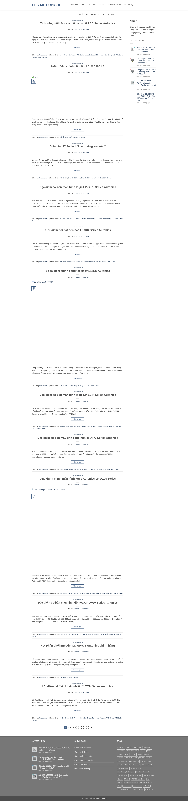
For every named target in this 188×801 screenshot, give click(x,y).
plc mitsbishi (127, 786)
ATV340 (133, 754)
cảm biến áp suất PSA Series (94, 55)
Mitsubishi (85, 5)
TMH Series (110, 718)
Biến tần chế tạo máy (143, 772)
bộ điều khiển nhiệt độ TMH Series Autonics (91, 718)
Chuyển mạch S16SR (66, 386)
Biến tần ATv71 (134, 761)
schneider (147, 786)
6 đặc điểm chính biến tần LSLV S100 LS (77, 66)
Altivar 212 (129, 747)
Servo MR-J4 (149, 789)
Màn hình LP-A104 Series (114, 593)
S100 (83, 137)
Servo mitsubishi (138, 789)
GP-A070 (79, 634)
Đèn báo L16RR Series (88, 261)
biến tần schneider (149, 775)
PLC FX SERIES (98, 5)
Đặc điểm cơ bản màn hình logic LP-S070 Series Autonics (77, 187)
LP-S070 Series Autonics (78, 218)
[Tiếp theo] (90, 727)
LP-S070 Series (65, 218)
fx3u (147, 779)
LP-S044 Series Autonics (78, 426)
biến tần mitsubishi (135, 775)
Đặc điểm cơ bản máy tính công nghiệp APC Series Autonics (77, 437)
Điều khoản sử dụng (82, 769)
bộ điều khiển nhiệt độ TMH (68, 718)
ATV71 (149, 751)
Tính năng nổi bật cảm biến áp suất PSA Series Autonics (77, 23)
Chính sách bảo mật (82, 765)
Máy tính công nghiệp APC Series (108, 469)
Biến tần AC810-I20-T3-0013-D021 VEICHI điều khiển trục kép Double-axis (146, 97)
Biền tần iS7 (63, 178)
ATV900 (120, 758)
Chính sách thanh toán (83, 756)
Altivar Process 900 (132, 751)
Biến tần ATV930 (123, 768)
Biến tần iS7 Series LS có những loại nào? (78, 146)
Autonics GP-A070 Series (68, 634)
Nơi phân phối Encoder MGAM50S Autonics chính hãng (78, 645)
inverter (120, 782)
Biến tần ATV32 (122, 761)
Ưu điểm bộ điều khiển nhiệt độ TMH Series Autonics (77, 686)
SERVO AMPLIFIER (114, 5)
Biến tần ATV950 (135, 768)
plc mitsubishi (137, 786)
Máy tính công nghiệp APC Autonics (85, 469)
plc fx (119, 786)
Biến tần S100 (64, 137)
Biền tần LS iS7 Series (104, 178)
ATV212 (120, 754)
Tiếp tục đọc (77, 47)
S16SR (97, 386)
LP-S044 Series (65, 426)
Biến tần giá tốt (122, 775)
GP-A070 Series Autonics (91, 634)
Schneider (74, 5)
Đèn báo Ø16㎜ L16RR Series (105, 261)
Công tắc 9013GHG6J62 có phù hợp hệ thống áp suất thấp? (146, 72)
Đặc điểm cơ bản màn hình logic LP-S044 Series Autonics (77, 394)
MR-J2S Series (144, 782)
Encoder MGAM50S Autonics (69, 677)
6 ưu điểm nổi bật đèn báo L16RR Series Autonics (77, 230)
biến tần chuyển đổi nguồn (126, 772)
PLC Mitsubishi (46, 5)
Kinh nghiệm (129, 5)
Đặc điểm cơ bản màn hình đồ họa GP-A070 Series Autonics (78, 602)
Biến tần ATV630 (147, 765)
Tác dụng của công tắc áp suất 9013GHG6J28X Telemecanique (146, 61)
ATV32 (143, 751)
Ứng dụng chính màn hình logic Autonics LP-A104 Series (78, 478)
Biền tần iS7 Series (74, 178)
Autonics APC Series (66, 469)
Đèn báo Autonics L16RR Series (70, 261)
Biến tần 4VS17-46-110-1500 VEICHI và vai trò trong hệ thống (146, 50)
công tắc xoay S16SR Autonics (84, 386)
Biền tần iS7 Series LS (88, 178)
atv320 (127, 754)
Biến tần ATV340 (134, 765)
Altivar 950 (121, 751)
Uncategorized (77, 20)
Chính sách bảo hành (82, 748)
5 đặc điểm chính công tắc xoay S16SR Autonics (78, 270)
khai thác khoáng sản (131, 782)
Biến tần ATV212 (146, 761)
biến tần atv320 (122, 765)
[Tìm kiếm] (155, 5)
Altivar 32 (120, 747)
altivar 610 (146, 747)
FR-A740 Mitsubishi (138, 779)
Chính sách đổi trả (81, 752)
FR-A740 (127, 779)
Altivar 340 (137, 747)
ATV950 (141, 758)
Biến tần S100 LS (75, 137)
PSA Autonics (42, 57)
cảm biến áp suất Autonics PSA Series (72, 55)
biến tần (148, 758)
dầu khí (120, 779)
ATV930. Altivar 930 (131, 758)
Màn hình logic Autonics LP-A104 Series (72, 593)
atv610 (140, 754)
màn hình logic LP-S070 (94, 218)
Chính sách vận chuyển (83, 760)
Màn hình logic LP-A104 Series (96, 593)
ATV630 (146, 754)
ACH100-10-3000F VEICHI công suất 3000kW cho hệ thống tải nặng (146, 84)
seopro (86, 29)
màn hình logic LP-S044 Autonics (97, 426)
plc (152, 782)
